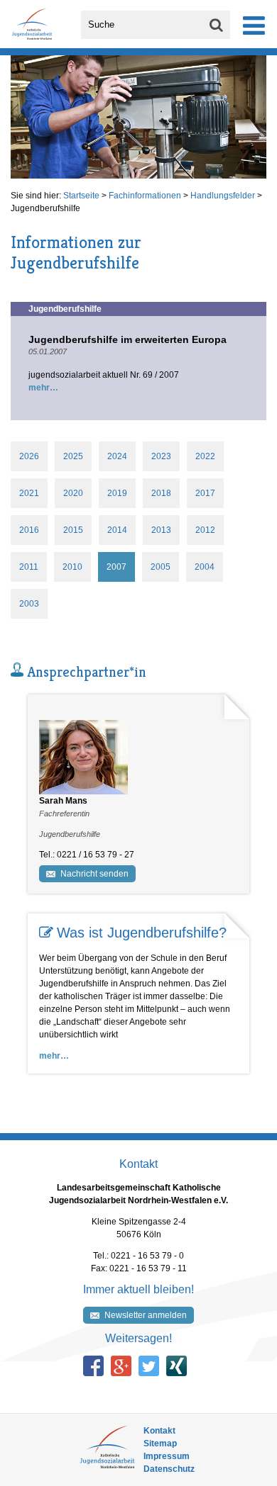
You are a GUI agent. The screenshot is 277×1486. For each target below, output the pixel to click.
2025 (73, 456)
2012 (205, 530)
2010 (72, 567)
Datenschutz (169, 1469)
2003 (29, 604)
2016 (29, 530)
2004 (204, 567)
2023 (161, 456)
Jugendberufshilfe (45, 208)
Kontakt (159, 1431)
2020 (73, 493)
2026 (29, 456)
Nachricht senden (94, 874)
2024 (117, 456)
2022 (205, 456)
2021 (29, 493)
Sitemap (160, 1443)
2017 (205, 493)
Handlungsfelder (222, 196)
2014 (117, 530)
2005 (160, 567)
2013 (161, 530)
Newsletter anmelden (145, 1315)
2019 (117, 493)
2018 (161, 493)
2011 (28, 567)
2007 (116, 567)
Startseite (81, 196)
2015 (73, 530)
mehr (39, 388)
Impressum (166, 1456)
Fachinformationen (145, 196)
